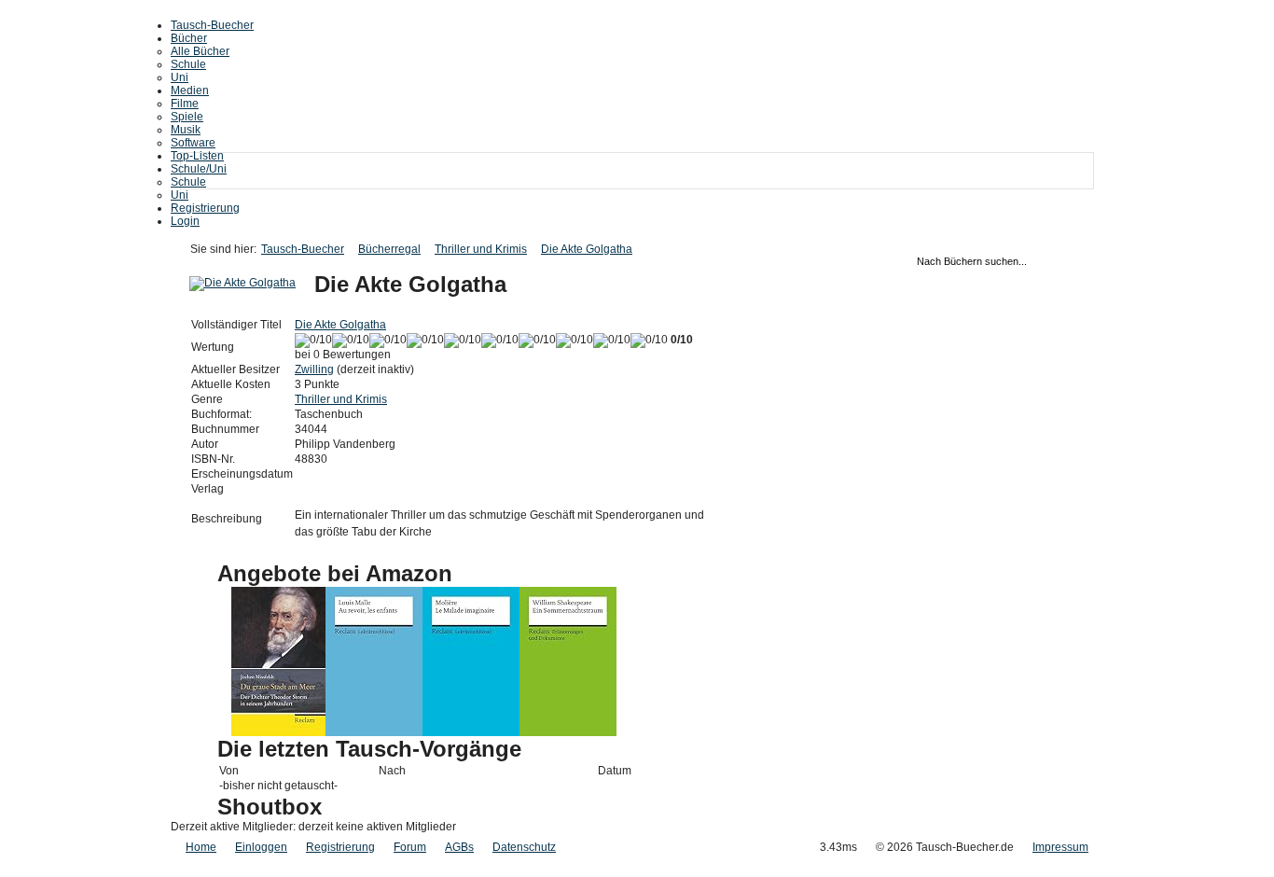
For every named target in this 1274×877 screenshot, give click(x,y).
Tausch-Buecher (212, 25)
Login (185, 221)
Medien (190, 90)
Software (193, 142)
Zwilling (314, 369)
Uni (179, 77)
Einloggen (261, 847)
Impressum (1060, 847)
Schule (188, 64)
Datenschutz (524, 847)
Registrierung (205, 208)
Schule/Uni (199, 168)
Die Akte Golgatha (586, 249)
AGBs (459, 847)
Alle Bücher (200, 51)
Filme (185, 103)
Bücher (189, 38)
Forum (410, 847)
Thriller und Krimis (481, 249)
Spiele (187, 116)
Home (201, 847)
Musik (186, 129)
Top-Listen (197, 155)
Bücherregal (389, 249)
